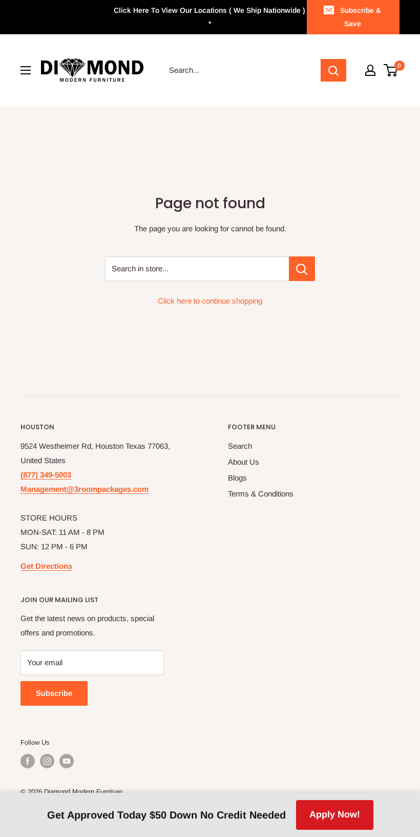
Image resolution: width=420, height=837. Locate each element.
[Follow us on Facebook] (27, 761)
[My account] (370, 70)
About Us (243, 461)
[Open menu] (25, 70)
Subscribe (54, 693)
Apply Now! (334, 814)
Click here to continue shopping (210, 300)
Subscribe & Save (360, 17)
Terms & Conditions (260, 493)
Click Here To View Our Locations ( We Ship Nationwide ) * (209, 17)
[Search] (333, 70)
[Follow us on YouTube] (66, 761)
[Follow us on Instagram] (47, 761)
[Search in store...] (302, 268)
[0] (391, 70)
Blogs (237, 477)
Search (240, 446)
